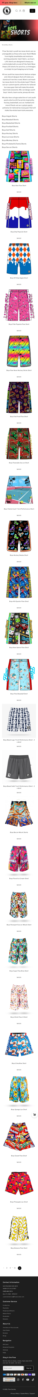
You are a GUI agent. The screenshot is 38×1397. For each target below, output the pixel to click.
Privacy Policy (15, 1393)
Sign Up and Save (11, 3)
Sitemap (5, 1350)
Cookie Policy (25, 1393)
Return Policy (7, 1313)
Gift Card (5, 1344)
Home (3, 45)
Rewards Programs (8, 1347)
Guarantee (6, 1316)
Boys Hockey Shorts (10, 133)
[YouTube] (28, 1379)
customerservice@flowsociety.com (13, 1296)
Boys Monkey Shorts (10, 140)
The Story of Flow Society (10, 1327)
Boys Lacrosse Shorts (10, 137)
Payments (6, 1308)
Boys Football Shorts (10, 126)
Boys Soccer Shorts (9, 147)
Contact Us (6, 1305)
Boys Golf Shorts (8, 130)
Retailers (5, 1319)
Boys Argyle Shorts (9, 116)
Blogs (4, 1336)
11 (15, 1268)
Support (32, 1393)
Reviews (5, 1333)
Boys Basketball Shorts (11, 123)
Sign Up (28, 1368)
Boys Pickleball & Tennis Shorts (14, 144)
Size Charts (6, 1330)
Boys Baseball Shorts (10, 120)
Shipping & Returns (8, 1310)
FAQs (4, 1352)
